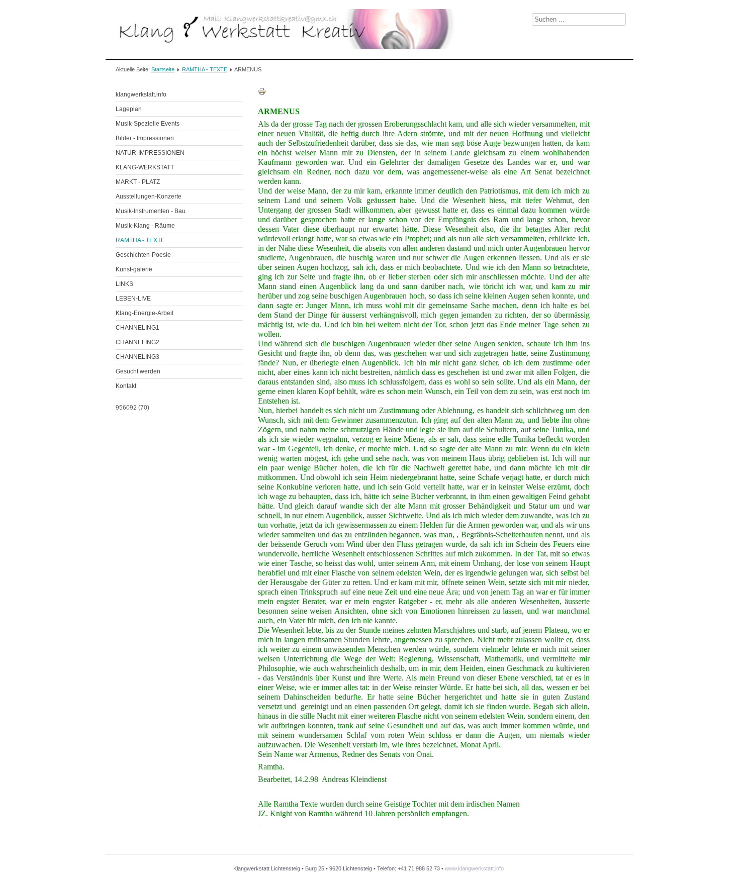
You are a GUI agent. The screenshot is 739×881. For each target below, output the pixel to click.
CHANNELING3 (137, 356)
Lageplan (129, 109)
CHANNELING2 (137, 342)
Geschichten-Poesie (143, 254)
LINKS (124, 283)
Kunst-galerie (134, 269)
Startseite (162, 69)
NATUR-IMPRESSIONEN (150, 152)
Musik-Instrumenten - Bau (151, 211)
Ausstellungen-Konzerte (148, 196)
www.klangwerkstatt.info (474, 868)
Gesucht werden (138, 371)
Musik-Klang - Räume (145, 225)
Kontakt (126, 385)
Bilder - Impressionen (145, 138)
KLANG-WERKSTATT (145, 167)
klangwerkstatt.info (141, 94)
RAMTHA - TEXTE (204, 69)
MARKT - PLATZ (138, 181)
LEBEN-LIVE (133, 298)
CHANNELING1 (137, 327)
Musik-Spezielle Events (147, 123)
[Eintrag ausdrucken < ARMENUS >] (262, 93)
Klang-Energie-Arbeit (144, 313)
